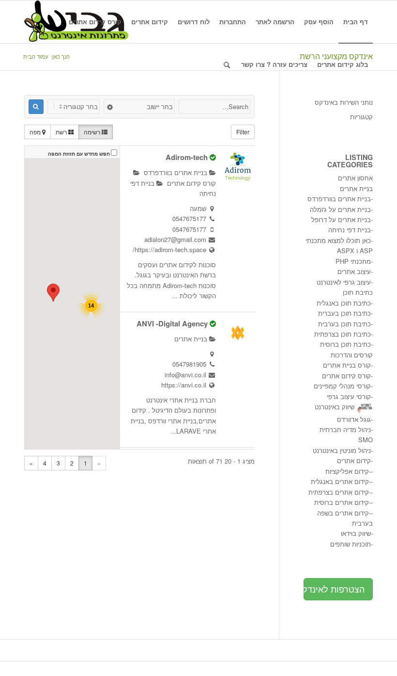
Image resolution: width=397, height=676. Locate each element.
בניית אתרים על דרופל (341, 219)
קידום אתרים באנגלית (340, 481)
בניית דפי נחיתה (349, 229)
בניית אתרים (191, 338)
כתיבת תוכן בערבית (344, 323)
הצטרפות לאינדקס (334, 588)
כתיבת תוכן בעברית (344, 313)
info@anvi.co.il (185, 374)
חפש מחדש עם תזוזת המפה (79, 153)
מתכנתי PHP (353, 261)
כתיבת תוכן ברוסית (345, 344)
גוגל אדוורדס (354, 419)
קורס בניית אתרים (347, 365)
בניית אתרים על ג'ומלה (340, 209)
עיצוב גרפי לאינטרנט (344, 282)
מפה (36, 132)
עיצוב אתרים (354, 271)
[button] (53, 293)
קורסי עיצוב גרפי (349, 396)
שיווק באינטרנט (334, 406)
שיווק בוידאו (356, 533)
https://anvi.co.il (183, 384)
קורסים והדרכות (352, 354)
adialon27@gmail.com (175, 239)
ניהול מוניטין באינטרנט (342, 450)
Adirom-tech (187, 157)
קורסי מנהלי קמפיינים (342, 385)
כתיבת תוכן (358, 292)
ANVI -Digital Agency (172, 323)
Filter (242, 132)
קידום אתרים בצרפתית (338, 492)
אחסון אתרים (355, 177)
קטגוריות (361, 116)
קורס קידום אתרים (346, 375)
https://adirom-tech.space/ (169, 249)
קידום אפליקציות (347, 471)
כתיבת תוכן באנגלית (344, 302)
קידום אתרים (354, 460)
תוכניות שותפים (350, 543)
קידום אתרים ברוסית (341, 502)
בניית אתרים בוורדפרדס (176, 172)
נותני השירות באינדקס (344, 102)
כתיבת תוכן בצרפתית (342, 333)
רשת (62, 132)
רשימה (93, 132)
